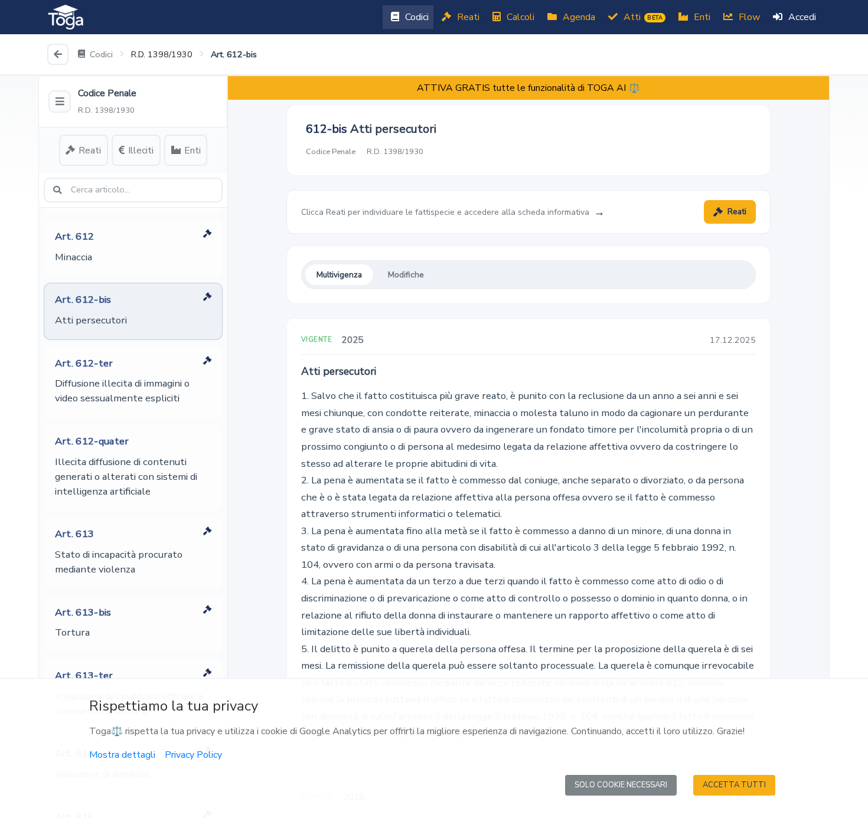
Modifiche (406, 274)
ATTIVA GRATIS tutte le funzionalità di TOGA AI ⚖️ (528, 87)
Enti (700, 17)
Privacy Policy (193, 754)
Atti (642, 17)
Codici (416, 17)
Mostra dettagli (122, 754)
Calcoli (519, 17)
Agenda (577, 17)
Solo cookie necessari (621, 785)
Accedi (801, 17)
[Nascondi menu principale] (59, 101)
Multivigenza (339, 274)
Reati (467, 17)
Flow (748, 17)
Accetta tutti (734, 785)
